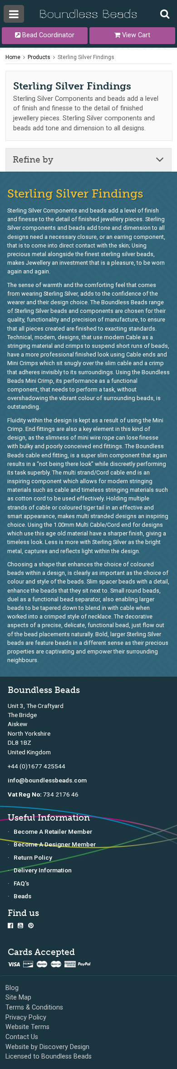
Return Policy (33, 857)
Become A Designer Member (55, 844)
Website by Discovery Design (47, 1047)
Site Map (18, 997)
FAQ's (21, 883)
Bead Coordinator (47, 35)
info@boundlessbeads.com (47, 780)
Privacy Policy (25, 1017)
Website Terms (27, 1027)
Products (39, 57)
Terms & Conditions (34, 1007)
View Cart (135, 35)
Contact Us (21, 1037)
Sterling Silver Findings (86, 57)
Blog (12, 988)
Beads (22, 896)
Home (12, 57)
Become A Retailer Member (53, 831)
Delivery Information (43, 870)
